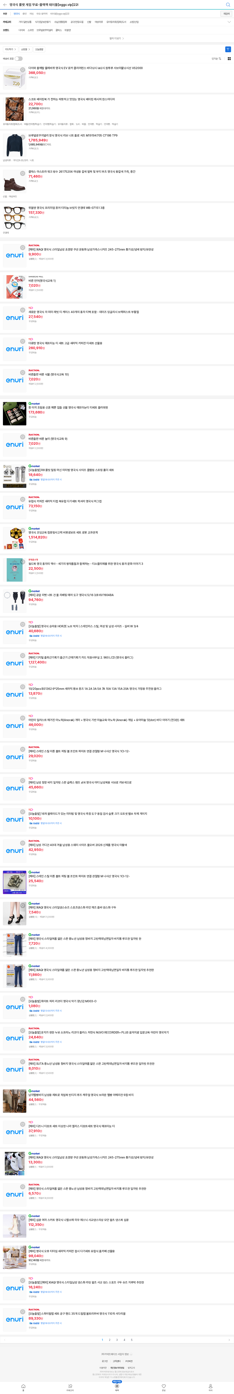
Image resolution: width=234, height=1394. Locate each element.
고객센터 (116, 1361)
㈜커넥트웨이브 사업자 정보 (115, 1354)
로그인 (105, 1361)
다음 (229, 1340)
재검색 (226, 13)
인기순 (215, 58)
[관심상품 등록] (22, 69)
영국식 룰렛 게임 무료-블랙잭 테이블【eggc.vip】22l (44, 5)
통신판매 (96, 1374)
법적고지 (131, 1368)
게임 (31, 13)
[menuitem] (23, 1388)
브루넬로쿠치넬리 (45, 30)
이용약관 (102, 1368)
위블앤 (68, 30)
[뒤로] (5, 5)
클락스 (59, 30)
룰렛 (24, 13)
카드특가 (9, 49)
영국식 (17, 13)
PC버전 (129, 1361)
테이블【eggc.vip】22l (59, 13)
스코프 (31, 30)
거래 (103, 1374)
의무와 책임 (103, 1377)
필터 (228, 49)
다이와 (22, 30)
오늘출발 (39, 49)
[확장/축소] (230, 22)
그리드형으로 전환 (229, 58)
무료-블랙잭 (41, 13)
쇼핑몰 (24, 49)
